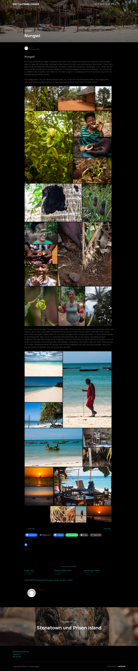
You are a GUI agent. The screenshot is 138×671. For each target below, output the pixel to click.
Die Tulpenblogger (26, 4)
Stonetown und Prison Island (62, 570)
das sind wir (17, 657)
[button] (32, 98)
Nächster (107, 529)
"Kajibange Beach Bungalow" (44, 580)
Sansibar (27, 31)
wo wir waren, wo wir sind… (105, 4)
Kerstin (31, 47)
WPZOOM (121, 666)
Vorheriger (31, 529)
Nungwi (57, 580)
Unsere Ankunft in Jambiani (91, 570)
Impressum (17, 654)
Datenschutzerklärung (21, 652)
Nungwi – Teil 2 (29, 570)
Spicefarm (63, 580)
